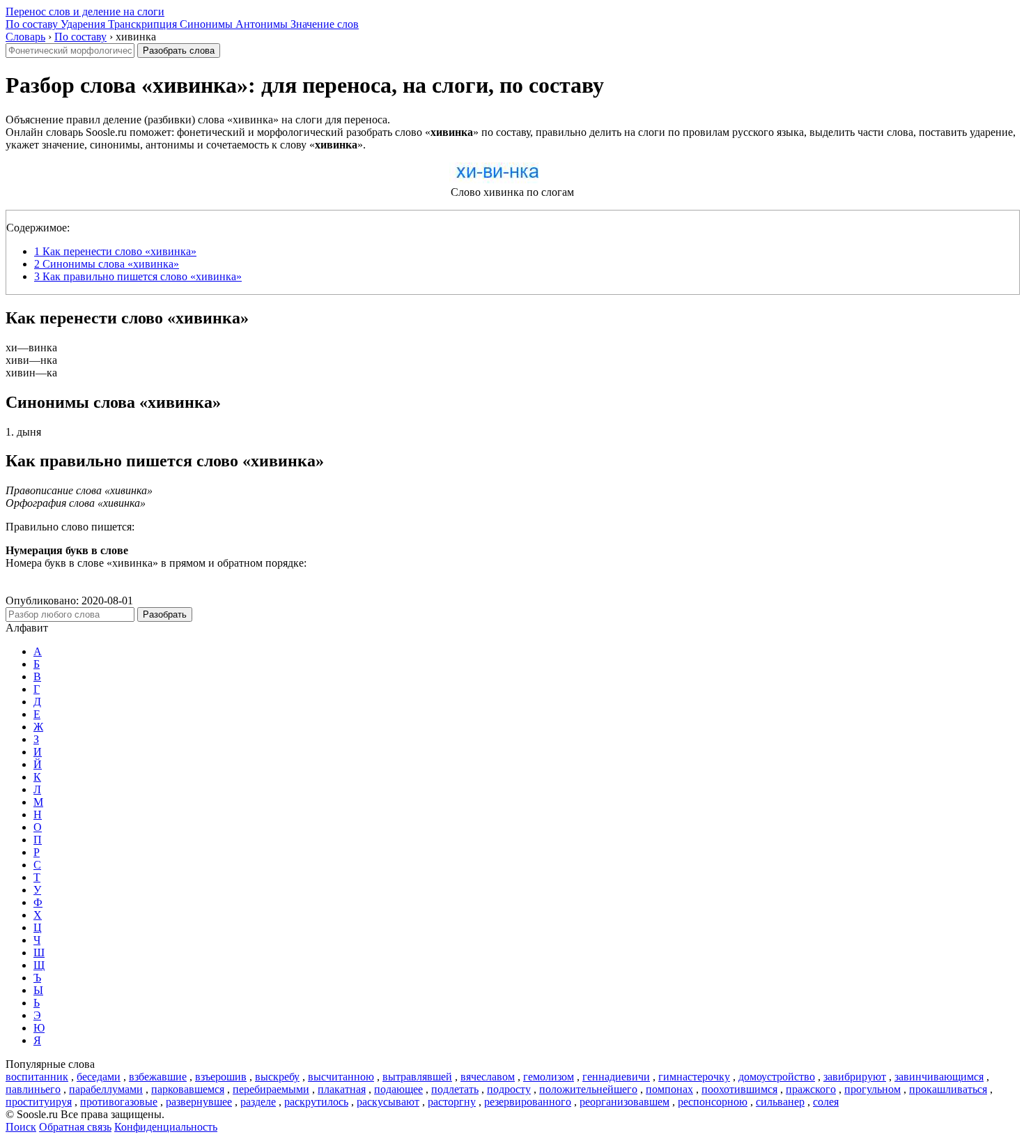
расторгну (452, 1102)
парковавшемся (187, 1089)
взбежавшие (158, 1077)
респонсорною (712, 1102)
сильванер (780, 1102)
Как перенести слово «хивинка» (115, 251)
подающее (398, 1089)
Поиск (21, 1127)
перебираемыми (271, 1089)
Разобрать (165, 614)
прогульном (872, 1089)
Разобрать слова (179, 50)
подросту (509, 1089)
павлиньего (33, 1089)
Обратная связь (75, 1127)
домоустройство (776, 1077)
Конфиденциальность (165, 1127)
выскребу (277, 1077)
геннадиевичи (616, 1077)
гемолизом (548, 1077)
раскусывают (388, 1102)
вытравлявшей (417, 1077)
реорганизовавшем (624, 1102)
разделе (258, 1102)
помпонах (669, 1089)
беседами (99, 1077)
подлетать (455, 1089)
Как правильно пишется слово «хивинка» (138, 276)
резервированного (527, 1102)
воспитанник (37, 1077)
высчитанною (341, 1077)
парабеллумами (106, 1089)
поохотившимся (739, 1089)
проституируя (39, 1102)
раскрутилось (316, 1102)
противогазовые (118, 1102)
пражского (811, 1089)
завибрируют (854, 1077)
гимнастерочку (694, 1077)
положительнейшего (588, 1089)
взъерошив (221, 1077)
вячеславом (487, 1077)
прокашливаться (948, 1089)
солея (826, 1102)
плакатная (342, 1089)
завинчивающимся (939, 1077)
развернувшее (199, 1102)
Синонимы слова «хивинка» (106, 264)
